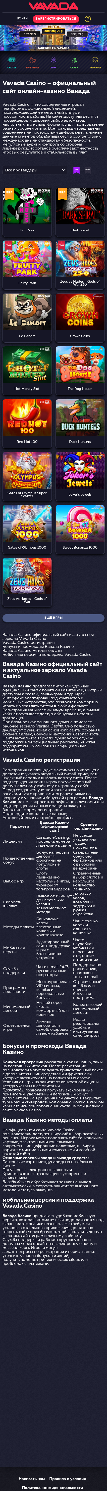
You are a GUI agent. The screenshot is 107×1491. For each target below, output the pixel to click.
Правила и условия (67, 1479)
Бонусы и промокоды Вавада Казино (38, 647)
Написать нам (32, 1479)
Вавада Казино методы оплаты (32, 651)
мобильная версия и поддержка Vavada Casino (47, 655)
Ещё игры (54, 618)
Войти (22, 18)
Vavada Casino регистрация (28, 643)
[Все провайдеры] (34, 172)
